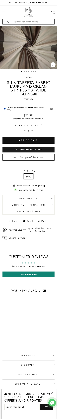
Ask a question (28, 211)
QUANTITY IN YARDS (28, 125)
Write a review (28, 274)
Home (28, 77)
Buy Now (12, 340)
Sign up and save (28, 384)
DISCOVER (28, 365)
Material (28, 171)
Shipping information (28, 205)
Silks (28, 176)
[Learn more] (51, 109)
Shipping (17, 118)
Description (28, 198)
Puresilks (27, 355)
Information (28, 374)
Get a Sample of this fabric (28, 157)
